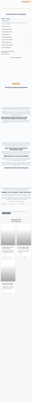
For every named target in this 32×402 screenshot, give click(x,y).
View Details (16, 63)
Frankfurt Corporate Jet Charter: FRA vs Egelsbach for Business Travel (8, 284)
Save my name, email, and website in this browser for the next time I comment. (14, 211)
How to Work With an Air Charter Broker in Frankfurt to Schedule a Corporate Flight (24, 248)
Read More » (4, 254)
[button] (30, 2)
